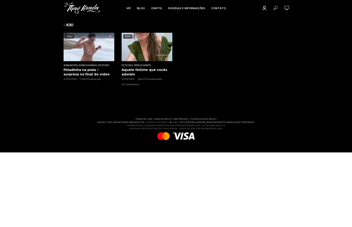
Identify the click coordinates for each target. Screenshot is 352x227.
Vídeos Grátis (142, 65)
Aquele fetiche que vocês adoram (144, 72)
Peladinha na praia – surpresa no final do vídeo (87, 72)
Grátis (156, 8)
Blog (141, 8)
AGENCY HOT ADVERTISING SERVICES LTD (120, 122)
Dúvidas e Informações (186, 8)
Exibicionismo (88, 65)
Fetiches (103, 65)
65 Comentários (130, 84)
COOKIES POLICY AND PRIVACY (171, 119)
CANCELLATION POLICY (204, 119)
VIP (128, 8)
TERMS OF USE (143, 119)
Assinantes (71, 65)
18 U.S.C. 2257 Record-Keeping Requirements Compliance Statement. (212, 122)
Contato (218, 8)
